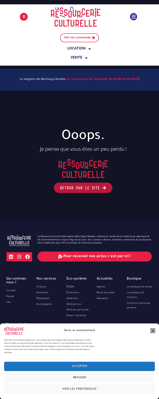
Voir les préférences (79, 389)
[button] (153, 331)
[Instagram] (19, 256)
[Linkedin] (11, 256)
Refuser (79, 377)
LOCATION (76, 49)
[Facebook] (27, 256)
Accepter (79, 366)
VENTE (76, 58)
